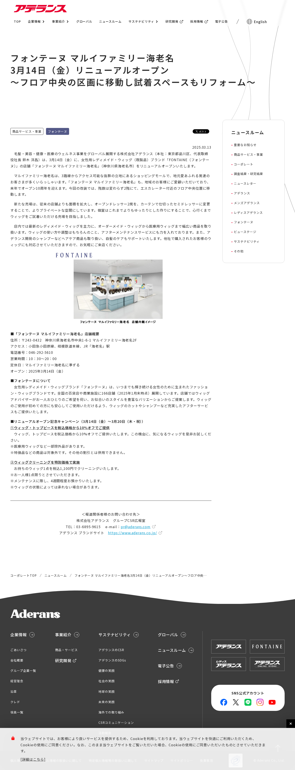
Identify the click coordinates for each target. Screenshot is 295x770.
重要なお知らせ (245, 145)
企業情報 (18, 634)
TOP (17, 21)
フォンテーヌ (243, 222)
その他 (239, 251)
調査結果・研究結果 (248, 174)
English (260, 21)
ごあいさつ (18, 650)
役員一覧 (16, 712)
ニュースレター (245, 183)
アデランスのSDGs (112, 660)
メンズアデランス (247, 203)
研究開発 (171, 21)
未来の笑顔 (106, 702)
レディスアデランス (248, 212)
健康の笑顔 (106, 670)
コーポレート (243, 164)
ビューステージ (245, 232)
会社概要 (16, 660)
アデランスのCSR (111, 650)
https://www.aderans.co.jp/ (132, 532)
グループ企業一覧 (23, 670)
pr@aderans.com (136, 526)
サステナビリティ (247, 241)
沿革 (13, 691)
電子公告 (221, 21)
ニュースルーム (110, 21)
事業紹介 (63, 634)
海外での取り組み (111, 712)
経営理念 (16, 681)
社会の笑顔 (106, 681)
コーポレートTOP (23, 575)
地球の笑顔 (106, 691)
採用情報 (196, 21)
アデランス (242, 193)
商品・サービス (66, 650)
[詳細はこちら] (33, 759)
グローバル (84, 21)
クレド (15, 702)
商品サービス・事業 (248, 154)
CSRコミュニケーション (116, 722)
